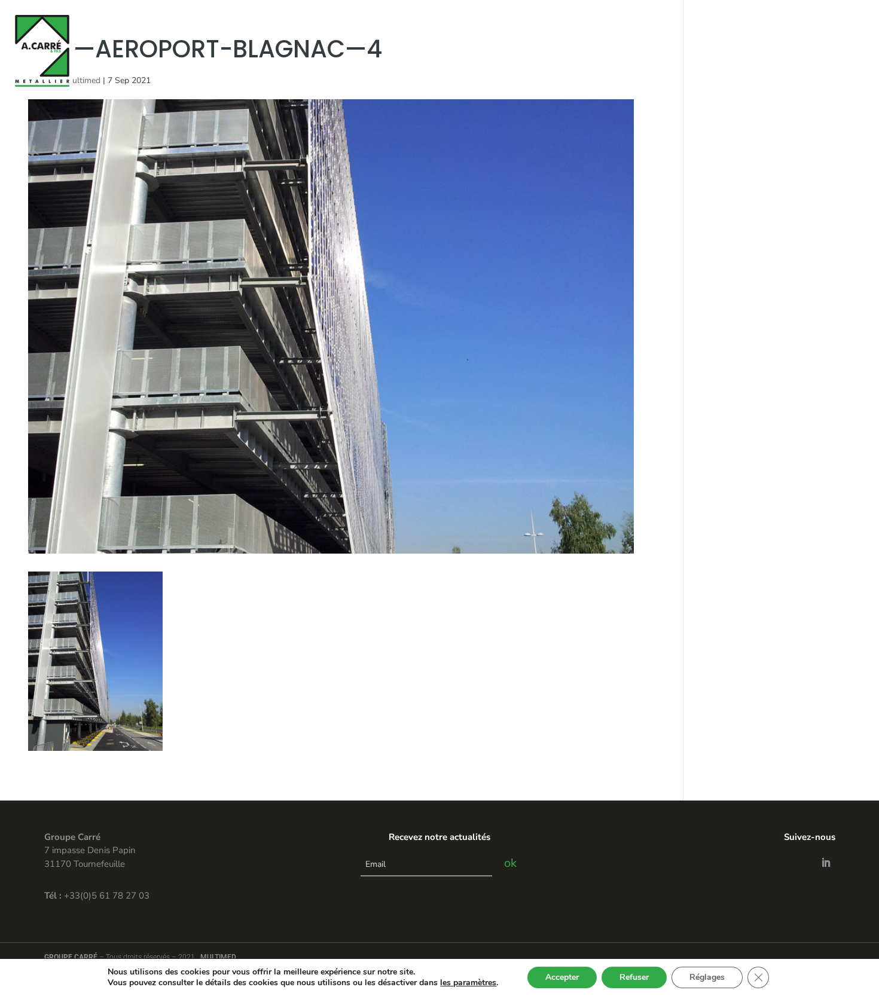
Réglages (707, 977)
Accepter (562, 977)
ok (510, 863)
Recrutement (834, 20)
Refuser (634, 977)
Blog (785, 20)
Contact (747, 20)
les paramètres (468, 982)
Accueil (537, 20)
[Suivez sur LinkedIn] (825, 862)
